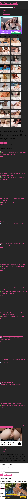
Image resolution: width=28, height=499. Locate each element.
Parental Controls (7, 448)
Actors (4, 12)
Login (2, 475)
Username (2, 471)
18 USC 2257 (6, 449)
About (2, 143)
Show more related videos (6, 427)
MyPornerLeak (9, 3)
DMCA (4, 451)
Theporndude (6, 14)
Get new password (4, 488)
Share (5, 143)
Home (4, 10)
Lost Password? (8, 475)
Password (2, 473)
